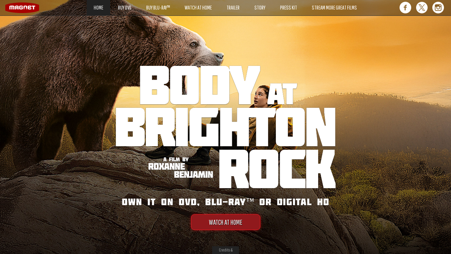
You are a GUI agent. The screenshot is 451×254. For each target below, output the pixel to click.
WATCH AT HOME (225, 222)
